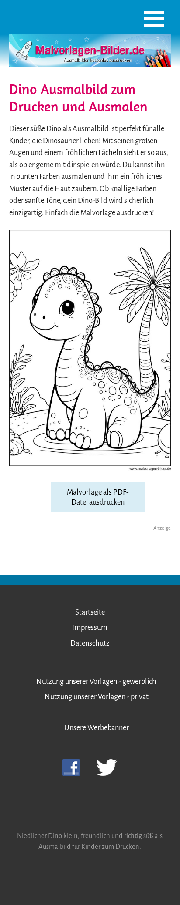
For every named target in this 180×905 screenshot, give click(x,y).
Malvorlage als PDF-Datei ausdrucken (98, 497)
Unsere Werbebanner (96, 727)
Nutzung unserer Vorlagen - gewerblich (96, 681)
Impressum (89, 627)
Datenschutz (90, 643)
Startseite (90, 612)
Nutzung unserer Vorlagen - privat (97, 697)
